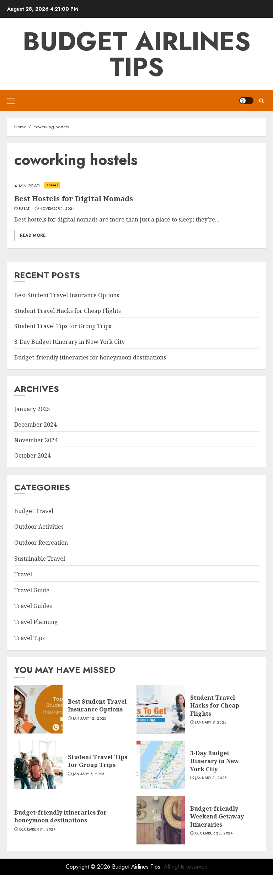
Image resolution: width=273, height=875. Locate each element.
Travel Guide (31, 590)
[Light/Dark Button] (246, 100)
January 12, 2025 (89, 718)
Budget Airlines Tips (137, 54)
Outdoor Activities (39, 526)
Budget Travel (33, 511)
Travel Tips (29, 638)
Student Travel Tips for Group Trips (62, 326)
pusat (24, 208)
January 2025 (32, 409)
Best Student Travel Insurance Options (66, 295)
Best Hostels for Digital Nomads (73, 198)
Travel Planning (36, 622)
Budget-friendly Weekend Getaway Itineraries (217, 816)
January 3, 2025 (211, 777)
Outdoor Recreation (41, 542)
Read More (33, 235)
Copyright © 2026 (89, 867)
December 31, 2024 (37, 829)
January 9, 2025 (210, 722)
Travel (52, 185)
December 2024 (35, 424)
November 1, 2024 (57, 208)
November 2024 (36, 440)
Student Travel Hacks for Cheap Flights (67, 311)
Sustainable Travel (39, 558)
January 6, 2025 (89, 774)
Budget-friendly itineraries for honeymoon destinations (90, 357)
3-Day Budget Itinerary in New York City (69, 342)
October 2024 (32, 455)
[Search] (261, 101)
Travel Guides (33, 606)
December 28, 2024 (214, 833)
